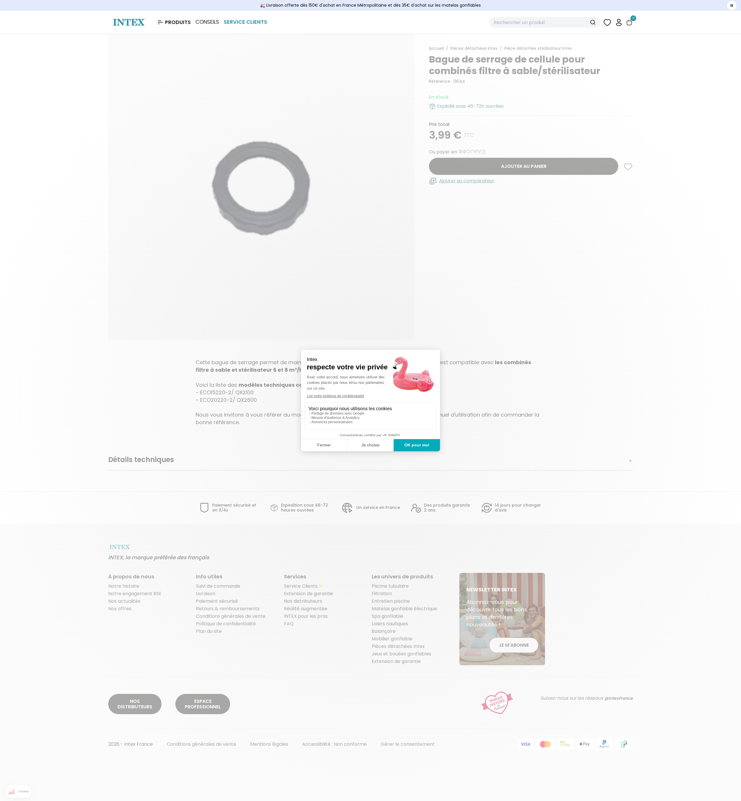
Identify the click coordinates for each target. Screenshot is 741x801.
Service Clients (245, 21)
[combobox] (544, 22)
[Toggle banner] (731, 5)
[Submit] (593, 22)
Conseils (207, 22)
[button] (619, 22)
